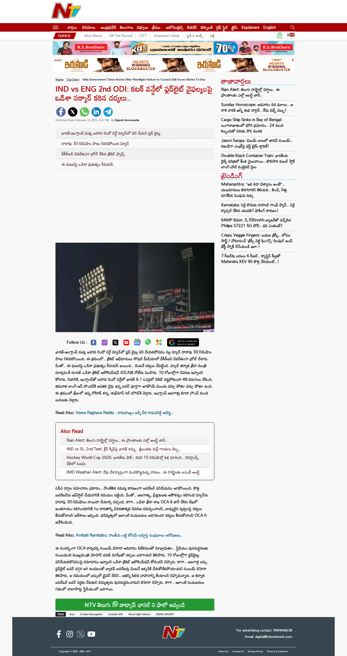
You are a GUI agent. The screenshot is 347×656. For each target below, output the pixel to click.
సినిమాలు (88, 27)
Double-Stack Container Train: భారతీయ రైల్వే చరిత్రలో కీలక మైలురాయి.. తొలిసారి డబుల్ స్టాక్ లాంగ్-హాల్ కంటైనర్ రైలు (258, 161)
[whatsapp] (84, 112)
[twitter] (72, 112)
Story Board (93, 36)
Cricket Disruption (91, 614)
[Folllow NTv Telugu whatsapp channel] (279, 36)
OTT (143, 36)
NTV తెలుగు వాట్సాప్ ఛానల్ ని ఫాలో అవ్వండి (135, 604)
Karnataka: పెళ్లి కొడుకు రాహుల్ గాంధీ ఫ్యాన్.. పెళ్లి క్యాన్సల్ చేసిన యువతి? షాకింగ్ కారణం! (258, 207)
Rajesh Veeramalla (127, 120)
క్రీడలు (156, 27)
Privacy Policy (255, 651)
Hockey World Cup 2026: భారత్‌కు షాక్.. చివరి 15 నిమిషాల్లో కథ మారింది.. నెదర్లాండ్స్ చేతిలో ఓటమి (133, 460)
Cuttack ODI (115, 614)
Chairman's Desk (166, 36)
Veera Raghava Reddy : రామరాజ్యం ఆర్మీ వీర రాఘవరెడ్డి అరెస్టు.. (125, 412)
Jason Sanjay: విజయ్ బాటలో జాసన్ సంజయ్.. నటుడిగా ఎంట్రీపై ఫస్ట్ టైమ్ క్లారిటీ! (257, 143)
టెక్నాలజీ (207, 27)
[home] (63, 27)
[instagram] (69, 635)
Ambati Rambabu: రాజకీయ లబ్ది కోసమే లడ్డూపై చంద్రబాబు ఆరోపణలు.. (129, 535)
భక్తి (212, 36)
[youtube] (91, 635)
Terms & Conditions (277, 651)
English (269, 27)
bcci (72, 614)
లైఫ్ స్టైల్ (222, 27)
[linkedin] (96, 112)
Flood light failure (139, 614)
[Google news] (137, 343)
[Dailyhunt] (159, 343)
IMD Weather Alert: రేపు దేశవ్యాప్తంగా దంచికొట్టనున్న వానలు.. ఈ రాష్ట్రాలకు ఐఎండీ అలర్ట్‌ (133, 472)
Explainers (250, 27)
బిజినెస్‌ (192, 27)
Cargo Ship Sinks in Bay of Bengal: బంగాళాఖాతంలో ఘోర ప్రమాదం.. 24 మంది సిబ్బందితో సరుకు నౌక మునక (252, 125)
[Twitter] (115, 344)
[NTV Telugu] (66, 11)
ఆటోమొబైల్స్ (174, 27)
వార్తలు (72, 27)
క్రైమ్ (235, 27)
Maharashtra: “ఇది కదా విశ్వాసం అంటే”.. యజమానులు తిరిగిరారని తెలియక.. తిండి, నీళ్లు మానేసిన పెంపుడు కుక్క (254, 189)
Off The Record (120, 36)
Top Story (73, 79)
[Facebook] (93, 344)
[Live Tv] (290, 36)
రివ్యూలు (142, 27)
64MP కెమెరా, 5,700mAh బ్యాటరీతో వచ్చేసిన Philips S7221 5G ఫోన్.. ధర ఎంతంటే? (256, 222)
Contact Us (238, 651)
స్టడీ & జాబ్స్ (195, 36)
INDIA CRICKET (165, 614)
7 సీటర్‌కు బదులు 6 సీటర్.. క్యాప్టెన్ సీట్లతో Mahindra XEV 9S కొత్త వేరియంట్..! (250, 258)
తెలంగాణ (126, 27)
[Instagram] (104, 344)
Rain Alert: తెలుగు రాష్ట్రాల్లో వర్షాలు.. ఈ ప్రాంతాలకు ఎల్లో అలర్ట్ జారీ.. (117, 440)
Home (59, 79)
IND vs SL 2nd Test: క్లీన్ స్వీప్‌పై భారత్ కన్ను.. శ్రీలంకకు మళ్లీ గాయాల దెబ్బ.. (124, 449)
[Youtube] (126, 344)
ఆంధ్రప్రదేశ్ (108, 27)
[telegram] (108, 112)
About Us (223, 651)
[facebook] (61, 112)
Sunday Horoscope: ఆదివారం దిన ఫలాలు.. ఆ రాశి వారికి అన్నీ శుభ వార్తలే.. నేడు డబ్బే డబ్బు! (257, 107)
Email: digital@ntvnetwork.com (268, 636)
